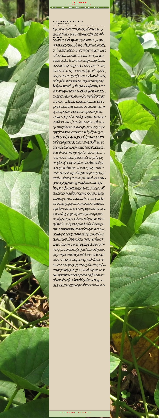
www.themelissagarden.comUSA (60, 280)
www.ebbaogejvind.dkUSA (77, 279)
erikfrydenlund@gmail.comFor (73, 278)
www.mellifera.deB (57, 283)
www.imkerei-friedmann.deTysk (87, 281)
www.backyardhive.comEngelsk (74, 280)
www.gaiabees (93, 279)
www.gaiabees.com (77, 285)
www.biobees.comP (88, 280)
